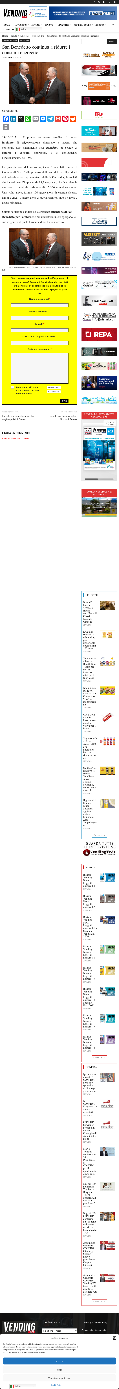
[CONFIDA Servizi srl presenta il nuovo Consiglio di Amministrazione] (107, 1125)
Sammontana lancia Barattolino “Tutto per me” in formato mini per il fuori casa (89, 668)
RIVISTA (49, 24)
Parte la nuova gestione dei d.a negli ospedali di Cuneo (18, 418)
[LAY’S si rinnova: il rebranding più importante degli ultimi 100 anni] (107, 634)
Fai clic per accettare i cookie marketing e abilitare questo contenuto (99, 507)
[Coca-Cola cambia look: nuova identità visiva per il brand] (107, 717)
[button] (114, 1337)
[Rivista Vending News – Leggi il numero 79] (107, 970)
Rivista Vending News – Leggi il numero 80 (89, 952)
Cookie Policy (56, 1385)
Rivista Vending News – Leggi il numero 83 (89, 880)
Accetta (59, 1361)
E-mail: (39, 324)
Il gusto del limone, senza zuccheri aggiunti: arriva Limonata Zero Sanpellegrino (90, 812)
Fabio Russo (7, 57)
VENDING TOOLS (82, 24)
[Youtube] (114, 2)
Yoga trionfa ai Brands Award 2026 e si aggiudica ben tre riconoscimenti (90, 748)
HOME (7, 24)
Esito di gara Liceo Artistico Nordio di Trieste (63, 418)
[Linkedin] (104, 2)
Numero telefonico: (40, 311)
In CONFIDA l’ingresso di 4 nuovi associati (90, 1106)
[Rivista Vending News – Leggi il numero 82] (107, 898)
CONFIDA (91, 1067)
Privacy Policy (88, 1329)
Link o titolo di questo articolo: (39, 336)
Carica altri (98, 835)
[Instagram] (99, 2)
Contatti (9, 29)
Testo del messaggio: (40, 349)
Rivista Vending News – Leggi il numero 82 (89, 901)
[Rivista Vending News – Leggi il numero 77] (107, 1018)
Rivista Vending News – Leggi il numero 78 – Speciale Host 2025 (90, 997)
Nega (59, 1369)
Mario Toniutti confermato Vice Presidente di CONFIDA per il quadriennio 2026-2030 (90, 1161)
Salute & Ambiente (20, 35)
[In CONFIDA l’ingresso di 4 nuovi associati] (107, 1104)
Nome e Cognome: (39, 299)
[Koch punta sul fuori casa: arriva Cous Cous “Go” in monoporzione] (107, 690)
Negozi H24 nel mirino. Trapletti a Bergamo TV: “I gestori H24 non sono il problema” (89, 1193)
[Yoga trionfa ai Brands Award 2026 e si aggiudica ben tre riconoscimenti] (107, 741)
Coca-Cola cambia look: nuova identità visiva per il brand (89, 721)
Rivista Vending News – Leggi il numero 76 (89, 1042)
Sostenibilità (38, 35)
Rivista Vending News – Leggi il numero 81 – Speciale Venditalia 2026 (90, 926)
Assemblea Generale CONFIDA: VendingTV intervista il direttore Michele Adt (90, 1283)
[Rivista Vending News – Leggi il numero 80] (107, 949)
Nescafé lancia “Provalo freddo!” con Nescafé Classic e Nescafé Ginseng (90, 611)
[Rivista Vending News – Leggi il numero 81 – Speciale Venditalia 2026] (107, 920)
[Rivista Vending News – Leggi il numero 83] (107, 877)
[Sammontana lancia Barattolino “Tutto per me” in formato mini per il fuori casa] (107, 661)
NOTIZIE (35, 24)
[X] (109, 2)
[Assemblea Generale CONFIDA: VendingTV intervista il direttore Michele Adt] (107, 1278)
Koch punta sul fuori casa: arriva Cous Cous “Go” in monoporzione (90, 696)
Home (5, 35)
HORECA (99, 24)
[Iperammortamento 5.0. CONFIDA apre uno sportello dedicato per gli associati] (107, 1077)
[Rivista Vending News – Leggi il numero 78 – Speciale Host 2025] (107, 991)
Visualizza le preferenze (59, 1378)
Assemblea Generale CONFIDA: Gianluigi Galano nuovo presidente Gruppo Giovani (89, 1254)
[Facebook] (94, 2)
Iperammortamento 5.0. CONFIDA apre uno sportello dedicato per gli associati (90, 1082)
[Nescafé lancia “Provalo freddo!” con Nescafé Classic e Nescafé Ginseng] (107, 605)
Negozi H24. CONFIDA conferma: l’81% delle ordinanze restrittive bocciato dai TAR (90, 1222)
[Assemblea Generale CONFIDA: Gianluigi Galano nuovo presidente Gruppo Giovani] (107, 1245)
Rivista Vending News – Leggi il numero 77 (89, 1021)
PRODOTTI (92, 595)
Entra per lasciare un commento (16, 438)
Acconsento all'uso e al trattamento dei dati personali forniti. (27, 390)
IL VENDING (21, 24)
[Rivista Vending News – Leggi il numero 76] (107, 1039)
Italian (23, 29)
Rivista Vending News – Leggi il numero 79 (89, 973)
